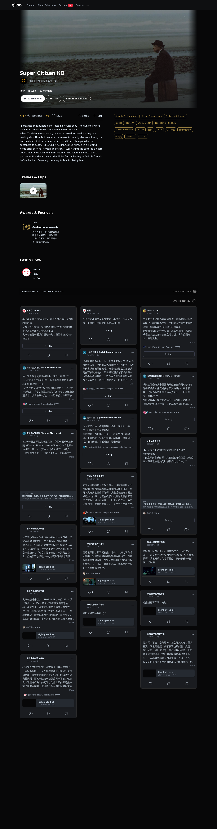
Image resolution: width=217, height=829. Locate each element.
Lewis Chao (153, 310)
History (130, 122)
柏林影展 (170, 129)
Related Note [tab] (30, 291)
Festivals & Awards (175, 116)
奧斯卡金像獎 (185, 129)
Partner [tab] (65, 5)
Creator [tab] (80, 5)
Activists (130, 136)
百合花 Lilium (33, 791)
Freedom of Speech (165, 122)
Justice (118, 122)
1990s (159, 129)
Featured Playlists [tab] (53, 291)
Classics (142, 136)
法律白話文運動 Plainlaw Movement (44, 367)
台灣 (150, 129)
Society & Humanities (126, 116)
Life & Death (144, 122)
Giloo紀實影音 (153, 441)
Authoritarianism (124, 129)
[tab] (87, 5)
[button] (72, 311)
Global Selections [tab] (46, 5)
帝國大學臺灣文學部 (35, 528)
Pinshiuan (32, 726)
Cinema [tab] (31, 5)
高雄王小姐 (152, 696)
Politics (140, 129)
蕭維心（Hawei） (35, 310)
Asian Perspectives (152, 116)
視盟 (89, 310)
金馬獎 (118, 136)
